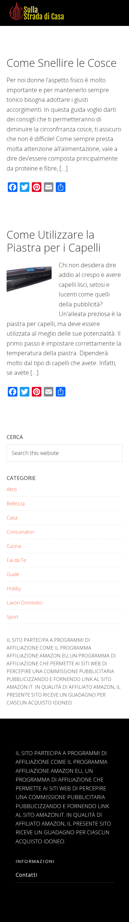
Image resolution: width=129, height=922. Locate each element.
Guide (13, 574)
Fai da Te (16, 560)
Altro (12, 489)
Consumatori (20, 531)
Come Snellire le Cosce (62, 62)
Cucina (14, 546)
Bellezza (16, 503)
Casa (12, 517)
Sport (12, 616)
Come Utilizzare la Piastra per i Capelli (54, 241)
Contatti (26, 874)
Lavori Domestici (24, 602)
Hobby (14, 588)
